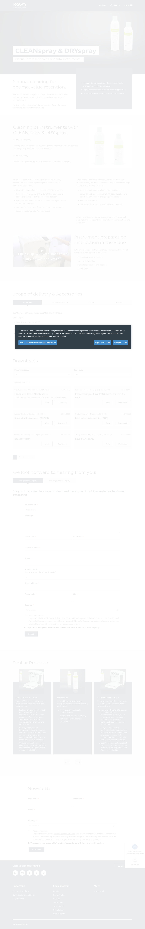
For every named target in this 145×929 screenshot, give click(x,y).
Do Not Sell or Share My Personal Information (38, 342)
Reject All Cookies (102, 342)
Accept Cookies (120, 342)
